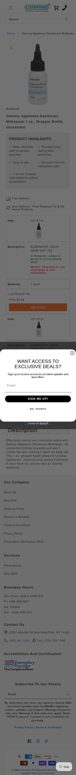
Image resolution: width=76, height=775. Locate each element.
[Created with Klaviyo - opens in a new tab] (38, 424)
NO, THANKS (38, 409)
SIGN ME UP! (38, 399)
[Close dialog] (72, 353)
